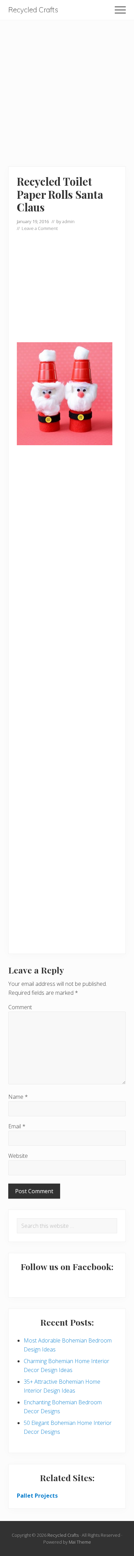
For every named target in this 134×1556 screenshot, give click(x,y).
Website (18, 1156)
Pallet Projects (37, 1495)
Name (18, 1096)
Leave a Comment (40, 228)
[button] (120, 10)
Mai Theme (80, 1542)
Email (16, 1126)
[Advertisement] (67, 87)
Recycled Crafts (33, 9)
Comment (20, 1007)
